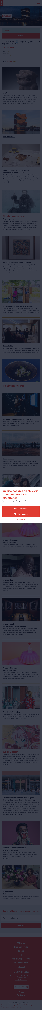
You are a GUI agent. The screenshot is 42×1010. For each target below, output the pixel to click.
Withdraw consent (21, 514)
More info (5, 503)
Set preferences (21, 519)
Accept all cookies (21, 509)
